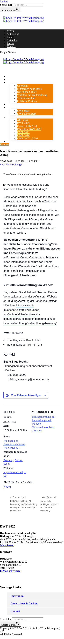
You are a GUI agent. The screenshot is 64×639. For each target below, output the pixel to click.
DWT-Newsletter (26, 113)
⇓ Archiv (15, 116)
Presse (10, 43)
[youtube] (21, 52)
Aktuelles (12, 40)
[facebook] (17, 52)
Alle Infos (22, 120)
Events (10, 37)
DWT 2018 (23, 135)
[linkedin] (19, 52)
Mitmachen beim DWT (29, 88)
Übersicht (22, 85)
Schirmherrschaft (26, 98)
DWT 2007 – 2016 (27, 138)
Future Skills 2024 (27, 126)
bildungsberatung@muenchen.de (29, 379)
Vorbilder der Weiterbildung (32, 95)
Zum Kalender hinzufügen (26, 395)
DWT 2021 (23, 132)
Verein (10, 30)
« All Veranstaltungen (11, 164)
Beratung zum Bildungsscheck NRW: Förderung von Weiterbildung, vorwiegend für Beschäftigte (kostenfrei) (24, 503)
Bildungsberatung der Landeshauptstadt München (43, 420)
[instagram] (23, 52)
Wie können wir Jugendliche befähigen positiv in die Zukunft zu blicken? (49, 503)
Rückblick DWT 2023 (29, 129)
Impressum (17, 595)
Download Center (26, 91)
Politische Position (27, 101)
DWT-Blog (23, 110)
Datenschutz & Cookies (24, 603)
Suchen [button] (4, 1)
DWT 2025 (23, 123)
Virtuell (7, 486)
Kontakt (11, 46)
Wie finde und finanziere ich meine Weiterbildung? (14, 444)
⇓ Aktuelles (16, 107)
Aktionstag (13, 34)
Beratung (8, 460)
